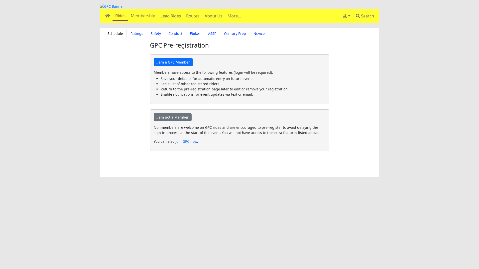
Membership (143, 15)
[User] (347, 16)
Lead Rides (170, 16)
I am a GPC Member (173, 62)
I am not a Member (172, 117)
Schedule (115, 33)
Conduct (175, 33)
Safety (156, 33)
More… (234, 16)
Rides (120, 15)
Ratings (136, 33)
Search (367, 16)
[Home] (108, 15)
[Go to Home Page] (239, 6)
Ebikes (195, 33)
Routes (192, 16)
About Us (213, 16)
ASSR (212, 33)
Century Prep (235, 33)
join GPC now (186, 141)
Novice (259, 33)
